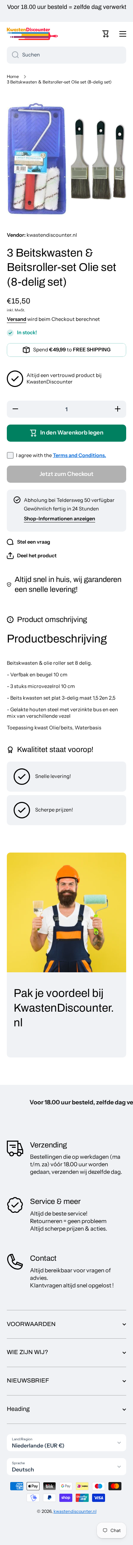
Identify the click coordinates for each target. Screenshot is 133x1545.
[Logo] (32, 34)
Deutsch (23, 1469)
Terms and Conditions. (79, 455)
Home (13, 76)
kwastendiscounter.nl (75, 1511)
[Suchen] (13, 55)
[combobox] (66, 55)
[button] (105, 33)
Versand (16, 319)
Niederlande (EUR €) (38, 1445)
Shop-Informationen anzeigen (59, 519)
